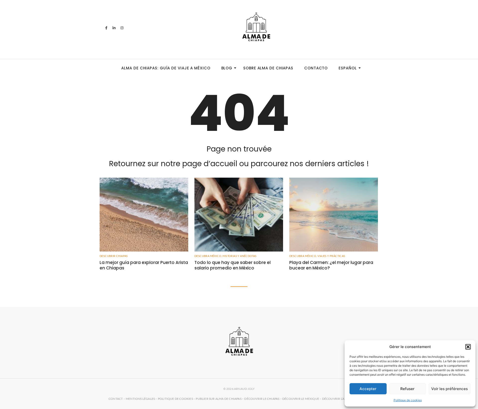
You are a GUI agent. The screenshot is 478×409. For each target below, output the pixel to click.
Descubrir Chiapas (114, 255)
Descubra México (208, 255)
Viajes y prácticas (331, 255)
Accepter (367, 388)
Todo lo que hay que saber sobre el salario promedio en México (232, 265)
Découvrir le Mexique (300, 399)
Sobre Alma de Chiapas (268, 68)
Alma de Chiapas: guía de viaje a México (165, 68)
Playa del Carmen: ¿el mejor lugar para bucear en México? (331, 265)
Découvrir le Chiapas (261, 399)
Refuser (407, 388)
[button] (468, 346)
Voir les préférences (449, 388)
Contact (116, 399)
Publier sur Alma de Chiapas (218, 399)
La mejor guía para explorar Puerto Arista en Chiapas (144, 265)
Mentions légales (140, 399)
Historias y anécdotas (239, 255)
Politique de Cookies (175, 399)
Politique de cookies (408, 400)
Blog (227, 68)
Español (348, 68)
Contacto (316, 68)
